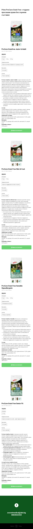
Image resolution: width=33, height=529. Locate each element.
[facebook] (16, 505)
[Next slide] (29, 31)
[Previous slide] (3, 31)
